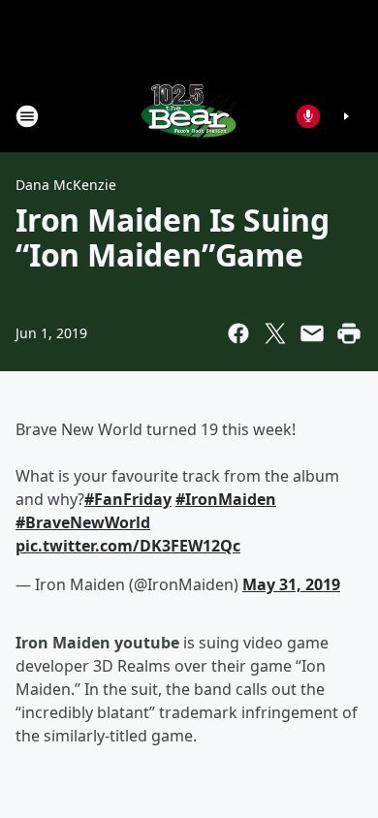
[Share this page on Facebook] (238, 333)
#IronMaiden (225, 499)
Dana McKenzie (66, 184)
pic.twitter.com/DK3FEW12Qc (128, 545)
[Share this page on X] (275, 333)
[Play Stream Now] (346, 116)
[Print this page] (348, 333)
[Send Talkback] (308, 116)
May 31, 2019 (291, 584)
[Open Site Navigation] (27, 116)
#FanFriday (128, 499)
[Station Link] (189, 115)
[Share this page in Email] (312, 333)
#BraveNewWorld (83, 522)
